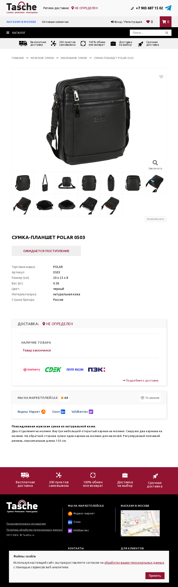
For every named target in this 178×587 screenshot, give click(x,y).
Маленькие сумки (74, 58)
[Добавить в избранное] (159, 76)
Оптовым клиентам (55, 21)
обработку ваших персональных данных (134, 562)
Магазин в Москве (21, 21)
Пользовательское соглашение (26, 523)
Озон (77, 521)
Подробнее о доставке (141, 380)
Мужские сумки (42, 58)
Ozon (56, 411)
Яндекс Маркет (29, 411)
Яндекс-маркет (84, 513)
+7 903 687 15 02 (149, 8)
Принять (155, 575)
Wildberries (80, 411)
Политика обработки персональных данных (34, 529)
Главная (18, 58)
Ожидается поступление (46, 251)
